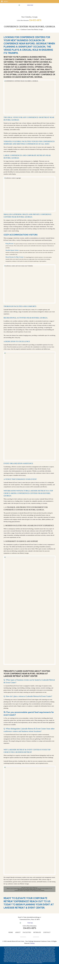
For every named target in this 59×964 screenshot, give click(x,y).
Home (17, 29)
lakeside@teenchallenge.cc (34, 917)
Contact (46, 932)
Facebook (29, 937)
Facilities (27, 932)
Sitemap (32, 943)
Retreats (37, 932)
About (17, 932)
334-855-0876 (35, 20)
